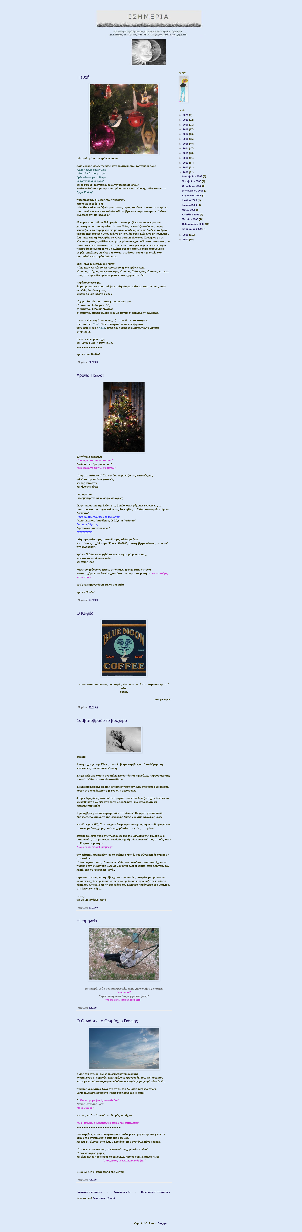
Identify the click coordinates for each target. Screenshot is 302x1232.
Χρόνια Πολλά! (90, 375)
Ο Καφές (85, 613)
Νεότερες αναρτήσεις (90, 1192)
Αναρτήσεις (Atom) (103, 1198)
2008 (186, 234)
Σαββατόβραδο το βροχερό (102, 720)
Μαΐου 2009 (189, 209)
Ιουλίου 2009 (190, 200)
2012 (186, 158)
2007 (186, 239)
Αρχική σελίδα (122, 1192)
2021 (186, 115)
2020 (186, 119)
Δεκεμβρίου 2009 (192, 176)
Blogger (162, 1223)
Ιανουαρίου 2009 (192, 228)
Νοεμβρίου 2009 (192, 181)
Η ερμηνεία (87, 920)
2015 (186, 143)
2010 (186, 167)
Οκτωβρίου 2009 (192, 186)
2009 (186, 172)
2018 (186, 129)
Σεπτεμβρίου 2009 (193, 190)
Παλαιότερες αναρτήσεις (155, 1192)
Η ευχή (83, 77)
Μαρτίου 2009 (190, 219)
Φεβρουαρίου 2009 (193, 224)
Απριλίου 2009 (191, 214)
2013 (186, 153)
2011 (186, 162)
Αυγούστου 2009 (192, 195)
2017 (186, 134)
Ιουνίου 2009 (190, 205)
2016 (186, 139)
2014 (186, 148)
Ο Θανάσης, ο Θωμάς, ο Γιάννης (107, 1020)
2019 (186, 124)
